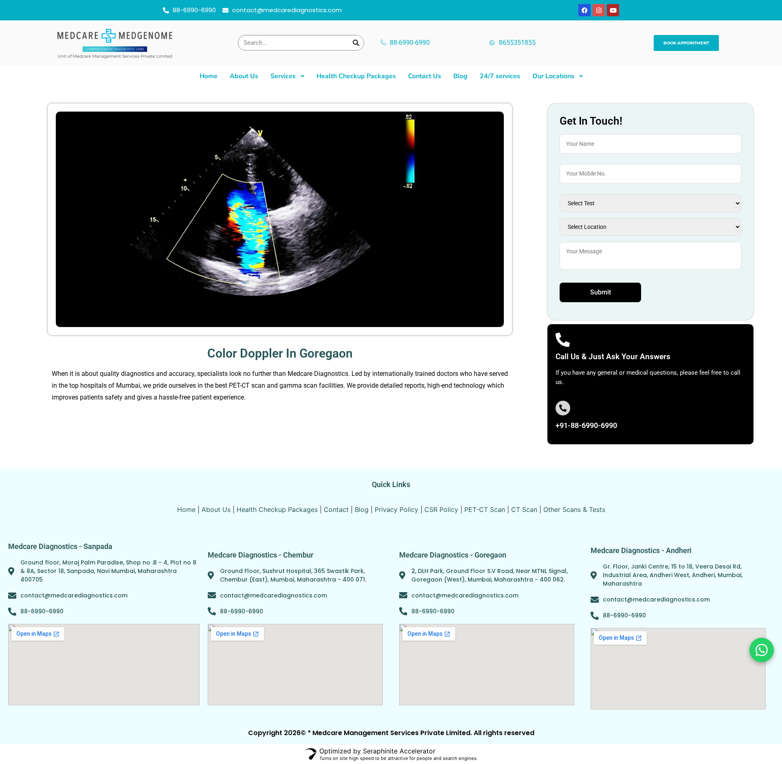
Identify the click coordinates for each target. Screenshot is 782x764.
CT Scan (524, 509)
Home (186, 509)
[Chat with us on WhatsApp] (761, 650)
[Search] (356, 42)
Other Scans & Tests (574, 509)
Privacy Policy (396, 509)
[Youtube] (613, 10)
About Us (216, 509)
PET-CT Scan (484, 509)
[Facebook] (584, 10)
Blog (362, 509)
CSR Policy (441, 509)
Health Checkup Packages (277, 509)
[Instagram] (599, 10)
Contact (336, 509)
